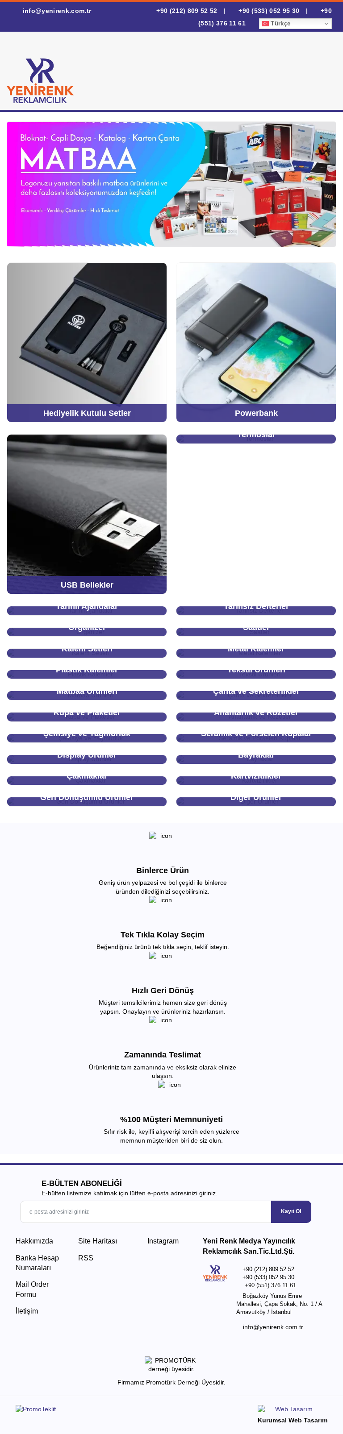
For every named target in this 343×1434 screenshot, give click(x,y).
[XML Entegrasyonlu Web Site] (91, 1411)
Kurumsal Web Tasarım (292, 1420)
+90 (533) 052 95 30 (269, 10)
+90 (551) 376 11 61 (270, 1285)
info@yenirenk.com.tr (56, 10)
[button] (320, 73)
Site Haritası (97, 1241)
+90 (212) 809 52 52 (187, 10)
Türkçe (279, 23)
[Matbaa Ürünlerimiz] (171, 184)
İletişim (27, 1311)
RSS (85, 1258)
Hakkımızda (34, 1241)
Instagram (162, 1241)
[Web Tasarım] (292, 1410)
